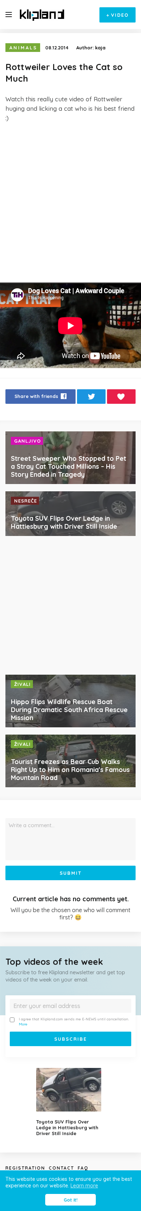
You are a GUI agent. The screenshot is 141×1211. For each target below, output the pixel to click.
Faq (83, 1168)
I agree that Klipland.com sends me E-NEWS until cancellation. (74, 1022)
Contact (61, 1168)
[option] (70, 1102)
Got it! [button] (70, 1200)
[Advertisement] (70, 202)
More (23, 1024)
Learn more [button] (84, 1185)
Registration (25, 1168)
